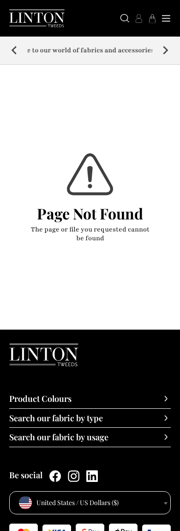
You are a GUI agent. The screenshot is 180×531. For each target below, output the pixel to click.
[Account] (138, 18)
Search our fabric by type (56, 418)
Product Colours (40, 399)
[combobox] (90, 502)
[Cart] (152, 18)
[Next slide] (165, 50)
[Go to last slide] (14, 50)
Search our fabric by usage (58, 437)
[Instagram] (73, 476)
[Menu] (166, 18)
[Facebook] (55, 476)
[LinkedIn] (92, 476)
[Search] (124, 18)
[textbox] (90, 503)
